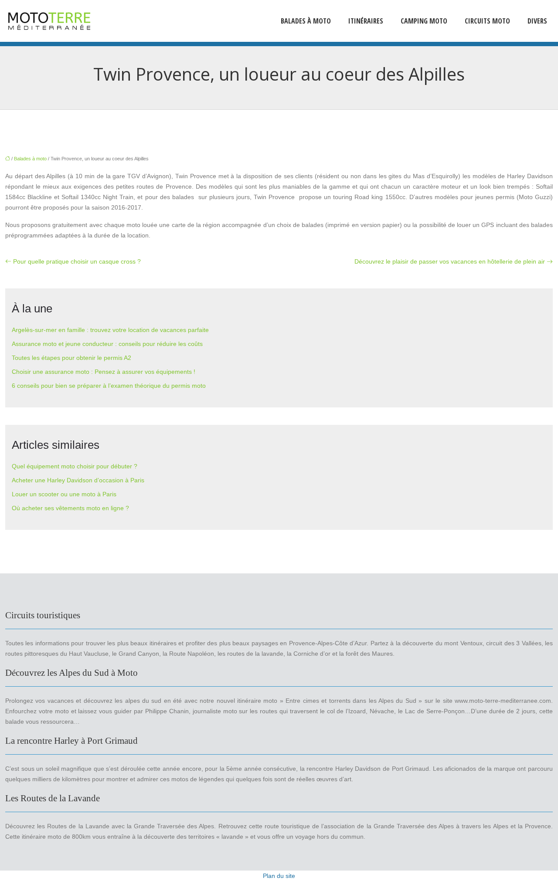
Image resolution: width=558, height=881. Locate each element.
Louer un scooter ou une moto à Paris (64, 494)
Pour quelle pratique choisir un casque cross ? (77, 261)
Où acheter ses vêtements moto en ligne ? (70, 508)
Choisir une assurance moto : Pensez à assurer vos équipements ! (103, 371)
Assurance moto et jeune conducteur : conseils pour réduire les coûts (107, 343)
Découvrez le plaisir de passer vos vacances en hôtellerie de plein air (449, 261)
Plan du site (279, 875)
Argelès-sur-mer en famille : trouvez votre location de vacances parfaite (110, 329)
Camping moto (424, 21)
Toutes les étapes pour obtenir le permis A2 (71, 357)
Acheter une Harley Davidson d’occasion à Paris (78, 480)
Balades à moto (306, 21)
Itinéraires (365, 21)
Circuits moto (487, 21)
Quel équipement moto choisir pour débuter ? (74, 466)
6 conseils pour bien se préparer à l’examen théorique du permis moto (109, 385)
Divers (537, 21)
